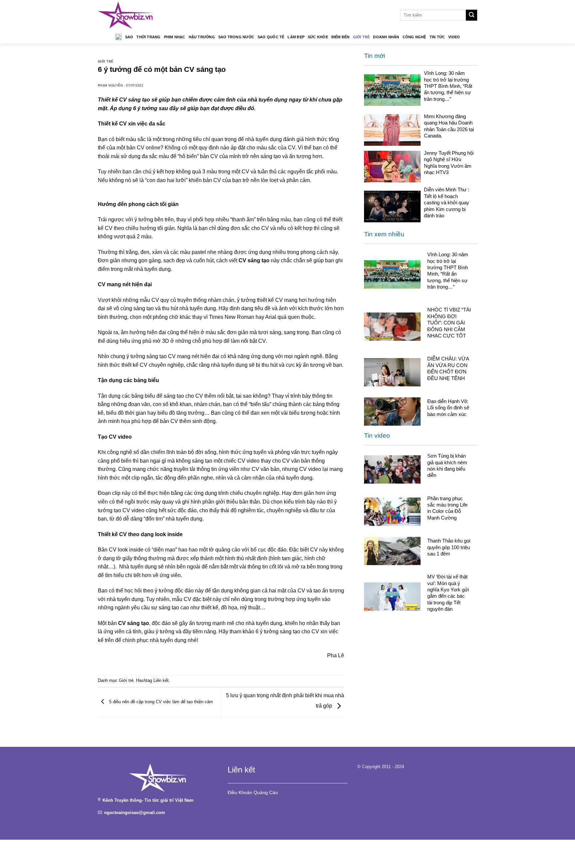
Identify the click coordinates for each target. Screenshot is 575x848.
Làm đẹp (296, 37)
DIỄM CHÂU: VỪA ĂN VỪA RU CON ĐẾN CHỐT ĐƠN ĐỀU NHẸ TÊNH (448, 368)
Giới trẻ (361, 37)
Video (454, 37)
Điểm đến (340, 37)
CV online (148, 147)
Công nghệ (414, 37)
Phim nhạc (174, 37)
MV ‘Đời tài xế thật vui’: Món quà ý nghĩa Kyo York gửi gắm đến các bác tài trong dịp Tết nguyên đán (448, 593)
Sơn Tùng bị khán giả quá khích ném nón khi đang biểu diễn (447, 465)
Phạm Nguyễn (110, 85)
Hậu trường (202, 37)
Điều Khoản (240, 792)
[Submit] (471, 15)
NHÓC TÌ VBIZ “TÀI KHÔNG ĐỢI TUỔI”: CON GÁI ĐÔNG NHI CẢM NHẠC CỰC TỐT (449, 322)
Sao (129, 37)
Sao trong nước (236, 37)
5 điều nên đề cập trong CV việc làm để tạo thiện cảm (160, 701)
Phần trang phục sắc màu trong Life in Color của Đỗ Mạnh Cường (447, 508)
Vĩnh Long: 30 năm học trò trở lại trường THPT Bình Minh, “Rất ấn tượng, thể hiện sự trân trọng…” (448, 86)
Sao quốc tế (271, 37)
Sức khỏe (318, 37)
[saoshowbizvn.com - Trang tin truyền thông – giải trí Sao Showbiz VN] (125, 15)
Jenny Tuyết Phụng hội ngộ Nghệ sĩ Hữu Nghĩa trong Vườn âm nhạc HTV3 (449, 162)
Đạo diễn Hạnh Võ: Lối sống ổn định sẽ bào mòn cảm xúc (448, 407)
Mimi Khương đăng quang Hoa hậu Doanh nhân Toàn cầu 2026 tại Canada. (449, 125)
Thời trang (148, 37)
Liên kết (161, 680)
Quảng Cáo (266, 792)
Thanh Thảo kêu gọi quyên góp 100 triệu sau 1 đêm (448, 547)
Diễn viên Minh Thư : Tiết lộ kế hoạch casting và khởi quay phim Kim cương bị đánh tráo (446, 202)
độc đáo (187, 510)
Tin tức (437, 37)
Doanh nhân (386, 37)
